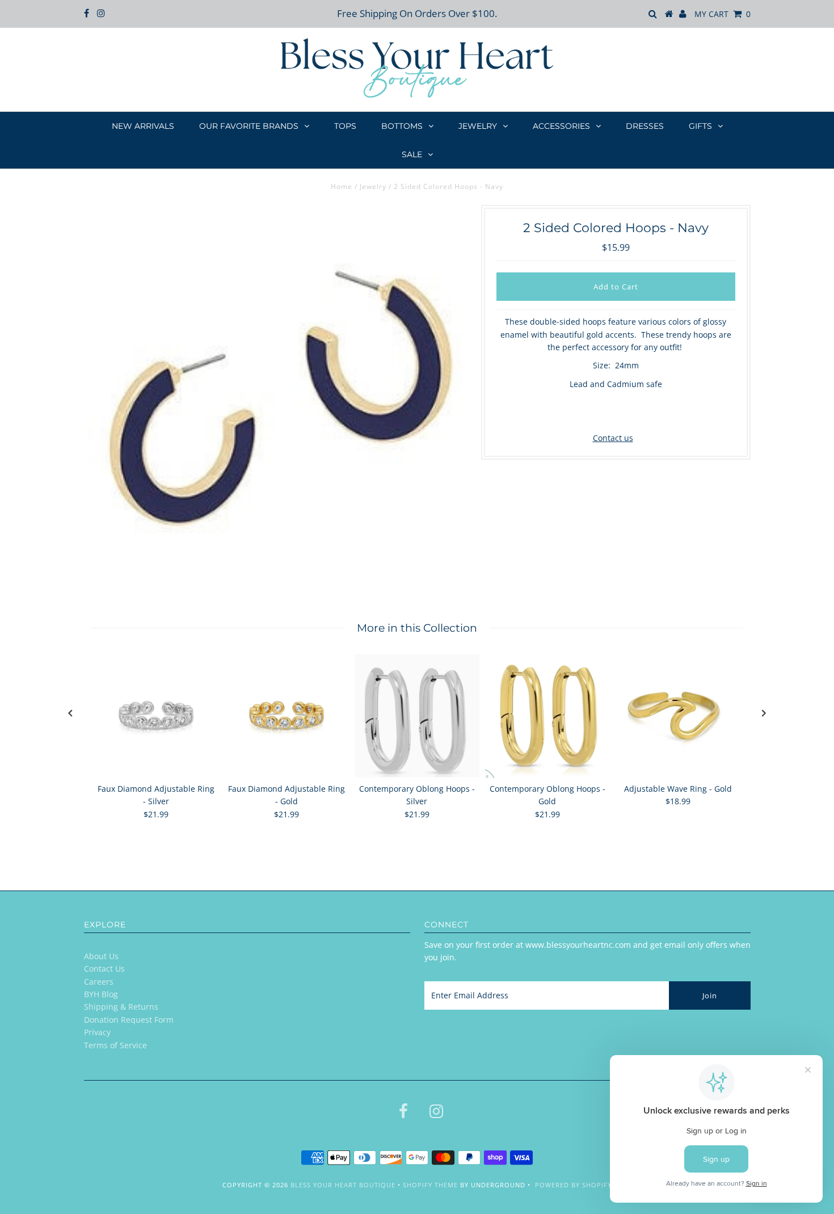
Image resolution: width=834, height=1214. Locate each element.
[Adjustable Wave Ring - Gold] (678, 715)
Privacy (97, 1032)
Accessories (561, 126)
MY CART (722, 14)
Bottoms (402, 126)
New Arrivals (143, 126)
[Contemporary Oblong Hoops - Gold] (547, 715)
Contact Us (104, 968)
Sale (412, 154)
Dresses (645, 126)
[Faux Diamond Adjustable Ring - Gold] (286, 715)
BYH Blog (101, 994)
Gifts (700, 126)
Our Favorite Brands (248, 126)
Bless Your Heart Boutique (342, 1185)
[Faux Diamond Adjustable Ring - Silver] (156, 715)
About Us (101, 956)
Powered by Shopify (573, 1185)
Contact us (613, 437)
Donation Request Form (129, 1019)
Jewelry (477, 126)
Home (341, 186)
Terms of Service (115, 1045)
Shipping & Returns (121, 1006)
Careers (98, 981)
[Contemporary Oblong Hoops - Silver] (417, 715)
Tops (345, 126)
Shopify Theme (430, 1185)
